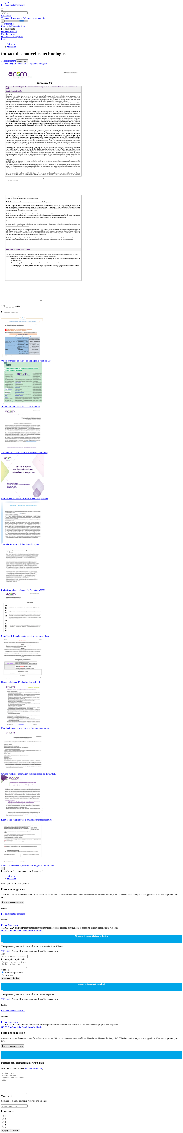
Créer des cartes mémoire (34, 18)
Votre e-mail (6, 1096)
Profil (3, 39)
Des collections (18, 26)
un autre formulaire (33, 1068)
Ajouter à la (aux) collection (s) (15, 63)
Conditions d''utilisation (32, 930)
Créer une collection (10, 978)
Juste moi (9, 975)
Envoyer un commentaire (12, 902)
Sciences (11, 44)
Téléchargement (8, 61)
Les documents (8, 5)
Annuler (5, 1130)
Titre (3, 954)
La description (12, 959)
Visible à (5, 969)
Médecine (11, 46)
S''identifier (6, 15)
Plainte (4, 925)
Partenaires (13, 925)
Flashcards (20, 5)
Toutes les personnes (14, 972)
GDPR (4, 930)
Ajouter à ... (22, 61)
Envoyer (14, 1130)
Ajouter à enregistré (38, 63)
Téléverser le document (12, 18)
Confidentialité (15, 930)
